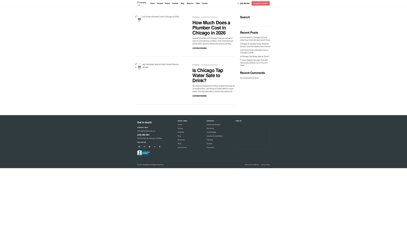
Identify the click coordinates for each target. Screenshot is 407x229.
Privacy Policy (265, 165)
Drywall (209, 144)
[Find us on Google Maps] (160, 147)
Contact (205, 3)
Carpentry (210, 147)
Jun (139, 67)
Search (245, 17)
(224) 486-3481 (143, 134)
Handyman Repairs (213, 125)
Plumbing (195, 17)
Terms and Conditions (252, 165)
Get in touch (182, 147)
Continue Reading (199, 48)
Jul (139, 19)
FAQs (197, 3)
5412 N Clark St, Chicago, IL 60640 (149, 138)
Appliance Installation (214, 136)
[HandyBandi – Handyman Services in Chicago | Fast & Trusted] (142, 3)
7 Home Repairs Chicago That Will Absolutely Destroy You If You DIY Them (254, 63)
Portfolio (175, 3)
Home (152, 3)
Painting (210, 140)
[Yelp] (155, 147)
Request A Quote (261, 3)
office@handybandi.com (146, 131)
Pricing (167, 3)
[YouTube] (149, 147)
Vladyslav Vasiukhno (210, 17)
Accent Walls (211, 132)
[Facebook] (139, 147)
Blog (182, 3)
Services (160, 3)
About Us (190, 3)
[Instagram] (144, 147)
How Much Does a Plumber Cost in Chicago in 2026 (211, 27)
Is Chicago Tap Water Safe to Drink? (207, 75)
